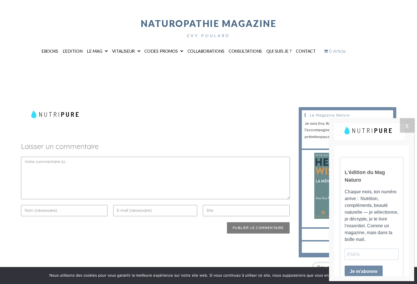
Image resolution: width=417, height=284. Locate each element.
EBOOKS (49, 51)
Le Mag (94, 51)
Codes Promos (161, 51)
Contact (305, 51)
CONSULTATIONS (245, 51)
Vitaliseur (123, 51)
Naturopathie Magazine (209, 23)
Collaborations (206, 51)
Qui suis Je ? (278, 51)
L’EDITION (72, 51)
